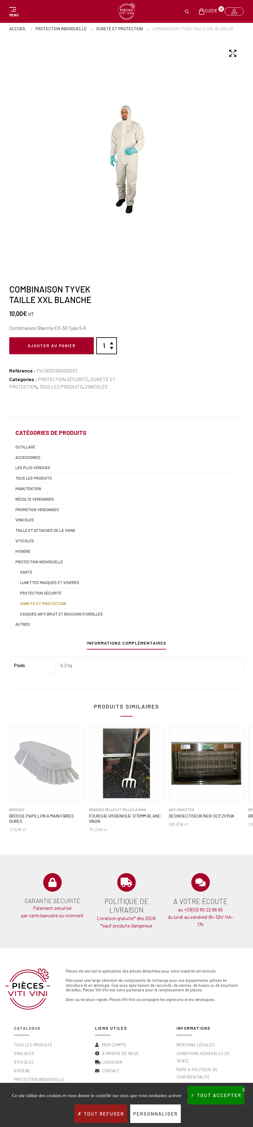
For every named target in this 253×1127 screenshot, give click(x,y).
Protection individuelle (61, 28)
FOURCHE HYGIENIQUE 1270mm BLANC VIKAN (125, 819)
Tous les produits (61, 386)
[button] (13, 11)
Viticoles (24, 540)
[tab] (126, 644)
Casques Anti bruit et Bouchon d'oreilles (61, 614)
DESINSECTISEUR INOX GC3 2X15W (201, 816)
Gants (26, 572)
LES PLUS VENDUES (32, 467)
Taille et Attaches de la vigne (45, 530)
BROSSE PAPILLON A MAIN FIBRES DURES (41, 819)
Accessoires (27, 457)
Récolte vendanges (34, 499)
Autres (22, 624)
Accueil (17, 28)
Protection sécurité (63, 379)
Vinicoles (96, 386)
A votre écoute (200, 901)
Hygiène (22, 551)
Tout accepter (218, 1095)
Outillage (25, 446)
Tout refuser (103, 1113)
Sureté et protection (119, 28)
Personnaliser (155, 1113)
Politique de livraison (126, 905)
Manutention (28, 488)
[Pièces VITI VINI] (126, 11)
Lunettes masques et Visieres (49, 582)
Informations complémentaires (126, 643)
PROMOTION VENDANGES (37, 509)
